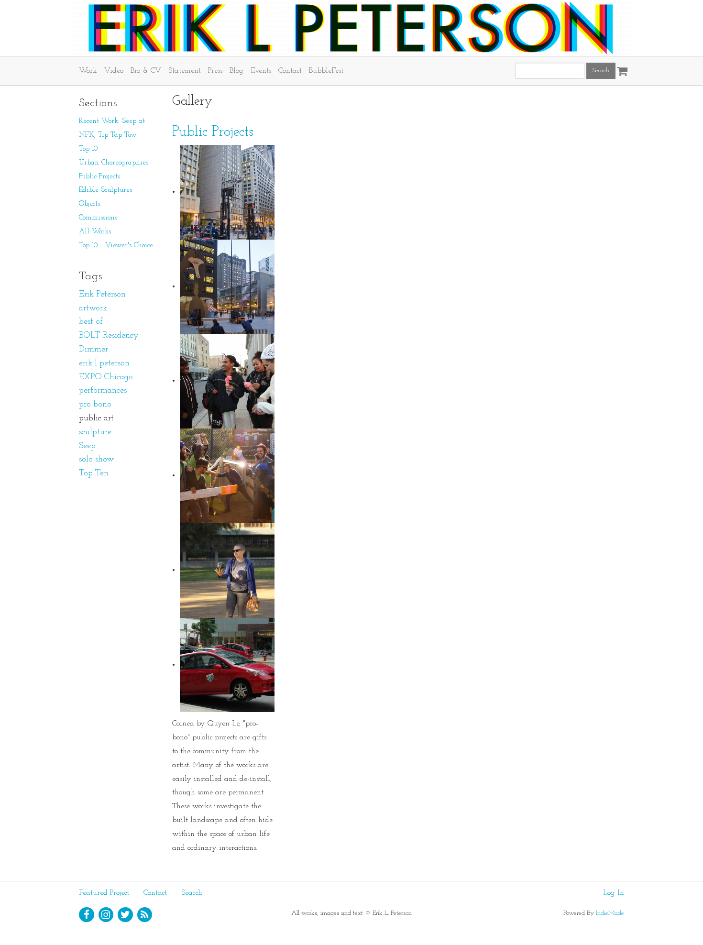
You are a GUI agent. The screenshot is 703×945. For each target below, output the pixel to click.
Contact (290, 71)
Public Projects (212, 132)
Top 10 (88, 149)
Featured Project (104, 893)
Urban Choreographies (113, 162)
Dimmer (93, 349)
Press (215, 71)
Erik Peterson (102, 294)
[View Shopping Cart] (619, 67)
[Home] (351, 28)
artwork (93, 308)
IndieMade (610, 913)
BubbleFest (326, 71)
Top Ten (94, 473)
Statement (184, 71)
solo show (96, 459)
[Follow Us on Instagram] (106, 915)
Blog (236, 71)
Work (88, 71)
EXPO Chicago (106, 377)
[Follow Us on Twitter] (125, 915)
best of (91, 322)
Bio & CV (146, 71)
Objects (89, 204)
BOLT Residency (109, 335)
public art (96, 418)
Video (113, 71)
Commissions (98, 217)
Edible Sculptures (105, 190)
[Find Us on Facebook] (86, 915)
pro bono (95, 404)
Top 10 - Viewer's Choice (116, 245)
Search (191, 893)
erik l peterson (104, 363)
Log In (613, 893)
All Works (95, 231)
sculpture (95, 432)
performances (103, 390)
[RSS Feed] (145, 915)
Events (261, 71)
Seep (87, 446)
